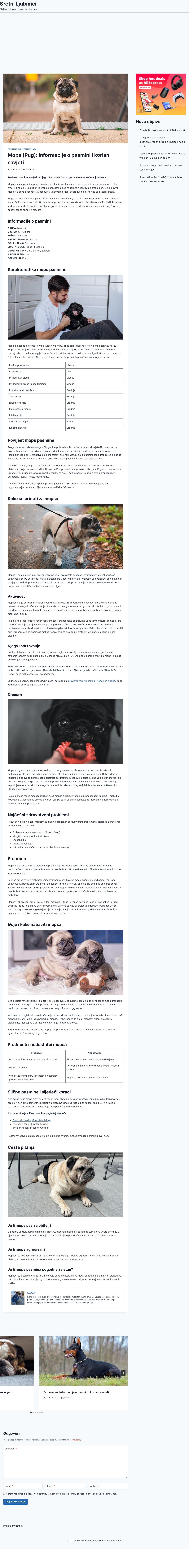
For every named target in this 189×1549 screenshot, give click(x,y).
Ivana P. (14, 169)
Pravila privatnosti (13, 1525)
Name (9, 1486)
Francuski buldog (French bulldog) (31, 1120)
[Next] (123, 1373)
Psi (9, 149)
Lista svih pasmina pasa (24, 149)
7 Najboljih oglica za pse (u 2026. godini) (162, 130)
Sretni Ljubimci (18, 4)
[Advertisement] (94, 43)
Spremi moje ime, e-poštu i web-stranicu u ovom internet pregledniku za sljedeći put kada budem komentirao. (61, 1493)
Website (94, 1486)
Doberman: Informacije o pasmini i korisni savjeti (76, 1392)
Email (51, 1486)
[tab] (31, 1412)
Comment (11, 1448)
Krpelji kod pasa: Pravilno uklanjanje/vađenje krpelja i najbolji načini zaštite (162, 141)
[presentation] (83, 1361)
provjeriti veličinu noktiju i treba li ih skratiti (91, 681)
